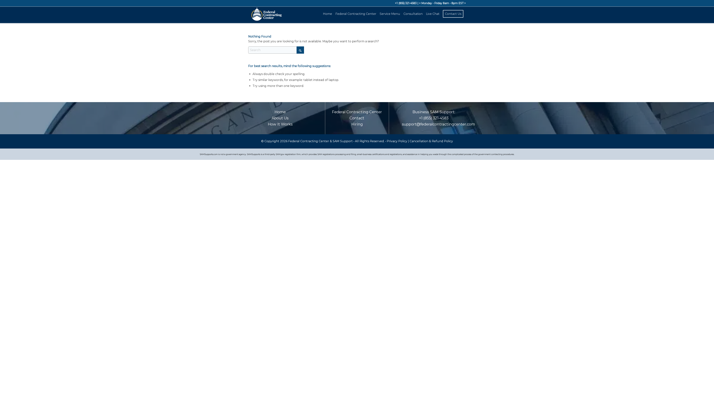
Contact (357, 118)
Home (280, 112)
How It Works (280, 124)
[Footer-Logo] (266, 13)
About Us (280, 118)
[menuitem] (328, 13)
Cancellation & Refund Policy (431, 141)
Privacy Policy (397, 141)
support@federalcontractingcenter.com (438, 124)
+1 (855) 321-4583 (406, 3)
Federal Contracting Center (357, 112)
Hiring (357, 124)
